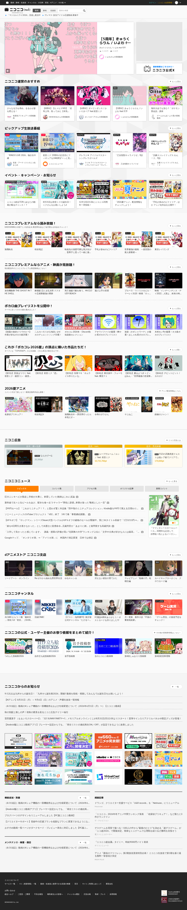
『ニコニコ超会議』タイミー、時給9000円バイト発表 (121, 842)
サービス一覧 (10, 884)
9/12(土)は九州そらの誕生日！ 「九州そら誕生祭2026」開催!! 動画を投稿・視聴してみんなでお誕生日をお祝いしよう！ (64, 694)
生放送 (23, 3)
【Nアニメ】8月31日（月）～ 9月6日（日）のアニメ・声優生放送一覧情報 (42, 700)
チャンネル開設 (73, 894)
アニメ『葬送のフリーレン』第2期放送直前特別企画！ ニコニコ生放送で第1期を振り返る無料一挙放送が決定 (138, 854)
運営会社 (109, 884)
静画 (17, 3)
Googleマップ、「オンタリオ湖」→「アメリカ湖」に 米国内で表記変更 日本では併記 (49, 538)
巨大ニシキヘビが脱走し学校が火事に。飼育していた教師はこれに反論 (40, 497)
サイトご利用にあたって (92, 884)
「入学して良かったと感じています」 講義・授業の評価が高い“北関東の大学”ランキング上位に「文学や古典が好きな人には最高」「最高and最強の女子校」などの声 (72, 532)
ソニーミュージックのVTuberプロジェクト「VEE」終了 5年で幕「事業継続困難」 (46, 514)
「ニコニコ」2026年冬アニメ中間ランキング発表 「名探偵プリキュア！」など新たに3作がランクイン (138, 815)
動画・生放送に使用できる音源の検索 (55, 884)
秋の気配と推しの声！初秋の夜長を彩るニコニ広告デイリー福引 (36, 712)
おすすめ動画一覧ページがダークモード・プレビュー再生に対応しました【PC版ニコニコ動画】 (47, 828)
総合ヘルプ (9, 894)
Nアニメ (53, 3)
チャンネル (32, 3)
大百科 (40, 3)
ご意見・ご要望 (24, 894)
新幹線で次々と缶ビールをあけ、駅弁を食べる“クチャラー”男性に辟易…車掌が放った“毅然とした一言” (55, 503)
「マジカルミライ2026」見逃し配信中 (24, 15)
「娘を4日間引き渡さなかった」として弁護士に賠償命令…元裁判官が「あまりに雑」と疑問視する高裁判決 (58, 526)
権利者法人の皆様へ (55, 894)
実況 (47, 3)
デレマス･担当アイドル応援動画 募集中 (61, 15)
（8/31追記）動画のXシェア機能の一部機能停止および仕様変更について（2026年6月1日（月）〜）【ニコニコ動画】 (63, 706)
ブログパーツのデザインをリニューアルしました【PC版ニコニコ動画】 (40, 815)
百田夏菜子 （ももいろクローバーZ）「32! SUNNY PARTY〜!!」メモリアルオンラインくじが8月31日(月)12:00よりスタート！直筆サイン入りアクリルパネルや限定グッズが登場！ (93, 719)
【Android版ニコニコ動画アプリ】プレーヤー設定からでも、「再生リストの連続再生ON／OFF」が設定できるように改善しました (69, 725)
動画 (12, 3)
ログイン (152, 3)
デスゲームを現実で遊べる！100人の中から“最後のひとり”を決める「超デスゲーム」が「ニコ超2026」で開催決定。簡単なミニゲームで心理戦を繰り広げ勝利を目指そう (138, 829)
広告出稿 (87, 894)
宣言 (76, 884)
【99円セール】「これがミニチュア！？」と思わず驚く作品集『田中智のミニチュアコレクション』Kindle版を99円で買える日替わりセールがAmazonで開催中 (72, 508)
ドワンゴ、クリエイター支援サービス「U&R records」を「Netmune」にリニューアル (137, 803)
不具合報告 (38, 894)
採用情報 (113, 894)
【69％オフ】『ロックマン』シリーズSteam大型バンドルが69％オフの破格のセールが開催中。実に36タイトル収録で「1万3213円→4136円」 (72, 520)
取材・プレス (100, 894)
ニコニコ (17, 10)
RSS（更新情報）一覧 (27, 884)
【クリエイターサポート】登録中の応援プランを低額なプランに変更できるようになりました (47, 822)
